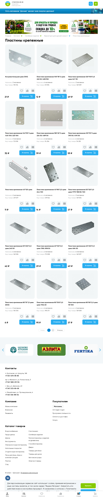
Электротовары (35, 461)
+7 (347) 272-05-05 (17, 2)
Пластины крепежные (81, 36)
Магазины (58, 406)
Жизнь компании (11, 406)
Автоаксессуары (35, 457)
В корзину (25, 96)
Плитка (8, 461)
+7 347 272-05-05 (12, 388)
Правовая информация (29, 473)
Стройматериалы (35, 444)
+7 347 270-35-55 (12, 376)
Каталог (17, 36)
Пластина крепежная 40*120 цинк (18, 190)
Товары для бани (35, 451)
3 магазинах (13, 82)
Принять (88, 486)
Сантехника (33, 431)
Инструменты (10, 441)
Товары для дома (35, 454)
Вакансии (9, 410)
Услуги (55, 420)
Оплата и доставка (60, 417)
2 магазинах (13, 195)
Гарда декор (10, 435)
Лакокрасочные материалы (16, 445)
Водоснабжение (11, 431)
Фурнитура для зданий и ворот (56, 36)
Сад (6, 464)
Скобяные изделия (32, 36)
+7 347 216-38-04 (12, 395)
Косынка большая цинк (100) (16, 77)
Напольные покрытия (13, 448)
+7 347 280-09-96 (12, 382)
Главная (8, 36)
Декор (7, 438)
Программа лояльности (62, 413)
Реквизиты (9, 413)
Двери (31, 447)
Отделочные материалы (14, 452)
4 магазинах (44, 82)
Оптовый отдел (58, 410)
